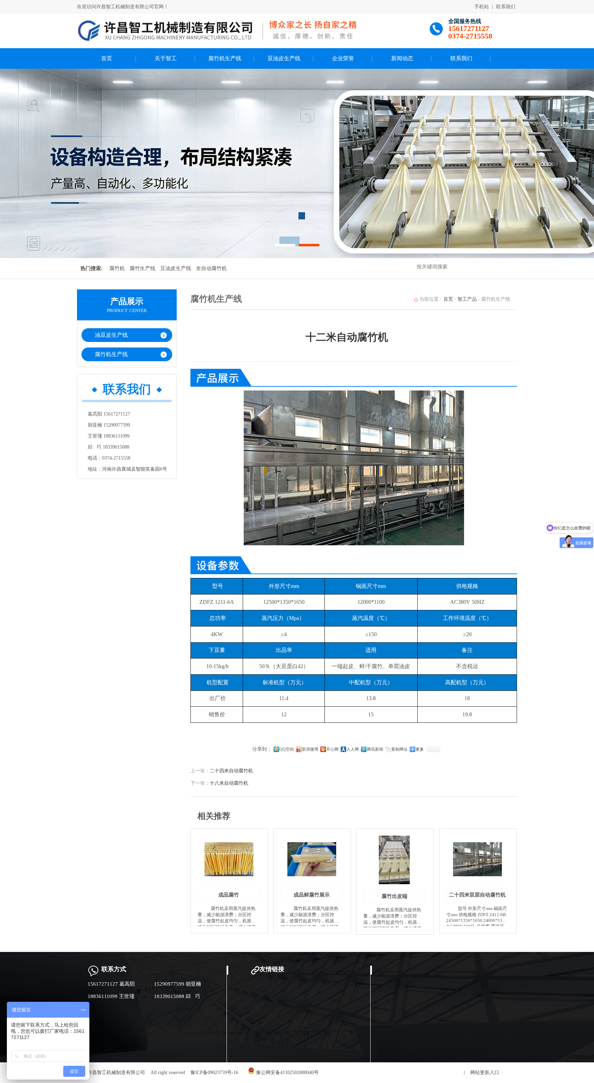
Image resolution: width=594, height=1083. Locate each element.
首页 (106, 58)
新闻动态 (402, 58)
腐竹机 (117, 268)
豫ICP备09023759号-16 (214, 1072)
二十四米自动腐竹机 (231, 770)
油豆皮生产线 (111, 335)
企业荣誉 (343, 58)
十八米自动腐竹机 (229, 783)
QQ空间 (286, 749)
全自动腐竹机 (211, 268)
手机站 (481, 6)
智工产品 (467, 299)
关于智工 (166, 58)
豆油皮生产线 (283, 58)
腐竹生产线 (142, 268)
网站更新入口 (484, 1072)
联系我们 (505, 6)
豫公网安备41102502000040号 (287, 1072)
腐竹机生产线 (224, 58)
